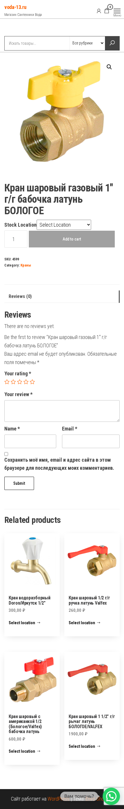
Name (12, 429)
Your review (18, 394)
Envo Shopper (99, 799)
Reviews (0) (20, 296)
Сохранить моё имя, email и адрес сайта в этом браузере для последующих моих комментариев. (59, 464)
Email (69, 429)
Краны (25, 265)
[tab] (62, 296)
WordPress (58, 799)
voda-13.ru (15, 7)
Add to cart (72, 239)
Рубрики (25, 28)
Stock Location (20, 225)
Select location (22, 622)
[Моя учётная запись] (99, 10)
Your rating (17, 373)
